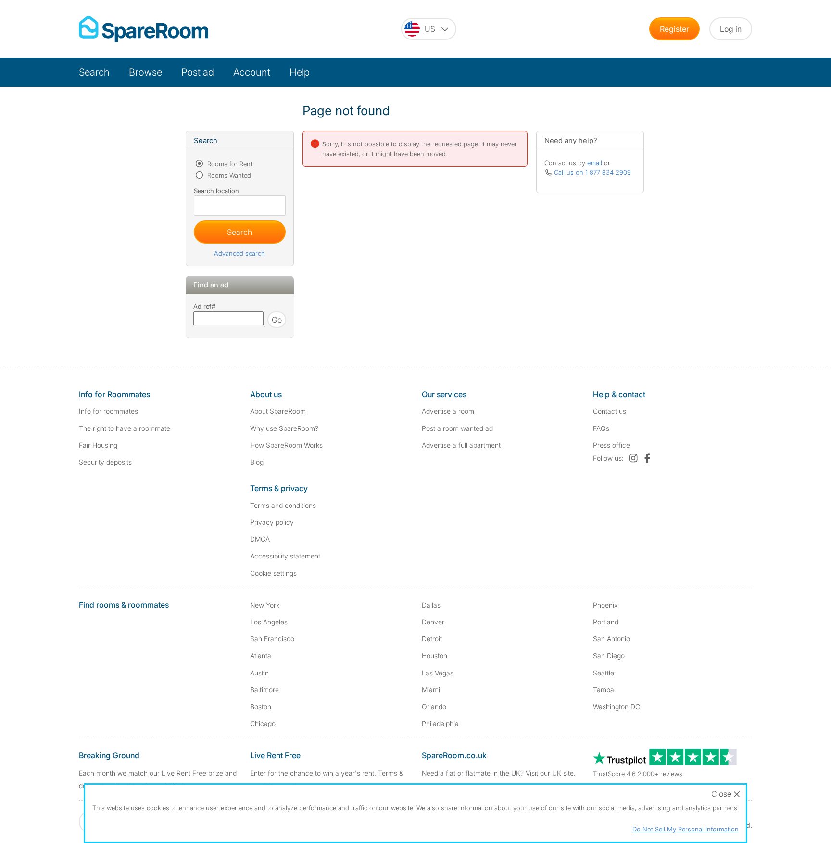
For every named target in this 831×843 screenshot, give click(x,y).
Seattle (603, 673)
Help (300, 72)
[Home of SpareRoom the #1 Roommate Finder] (143, 29)
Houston (434, 655)
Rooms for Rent (228, 164)
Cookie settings (273, 573)
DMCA (260, 539)
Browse (145, 72)
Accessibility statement (285, 556)
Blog (257, 462)
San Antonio (611, 639)
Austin (259, 673)
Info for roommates (108, 411)
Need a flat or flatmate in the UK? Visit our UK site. (499, 773)
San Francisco (272, 639)
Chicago (263, 723)
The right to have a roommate (124, 428)
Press (611, 445)
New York (264, 605)
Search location (216, 191)
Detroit (432, 639)
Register (674, 29)
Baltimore (264, 690)
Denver (433, 622)
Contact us (609, 411)
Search (94, 72)
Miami (431, 690)
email (594, 163)
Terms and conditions (283, 505)
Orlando (434, 706)
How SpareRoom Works (286, 445)
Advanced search (239, 253)
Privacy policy (272, 522)
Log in (731, 29)
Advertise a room (448, 411)
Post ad (197, 72)
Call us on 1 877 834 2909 (592, 172)
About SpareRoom (278, 411)
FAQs (601, 428)
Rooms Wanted (228, 175)
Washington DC (616, 706)
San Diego (609, 655)
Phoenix (605, 605)
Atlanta (260, 655)
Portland (605, 622)
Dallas (431, 605)
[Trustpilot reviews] (665, 762)
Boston (260, 706)
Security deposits (105, 462)
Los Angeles (269, 622)
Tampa (603, 690)
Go (277, 319)
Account (251, 72)
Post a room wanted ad (457, 428)
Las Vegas (437, 673)
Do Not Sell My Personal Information (685, 829)
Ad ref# (204, 306)
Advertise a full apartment (461, 445)
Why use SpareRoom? (284, 428)
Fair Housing (98, 445)
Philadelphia (440, 723)
